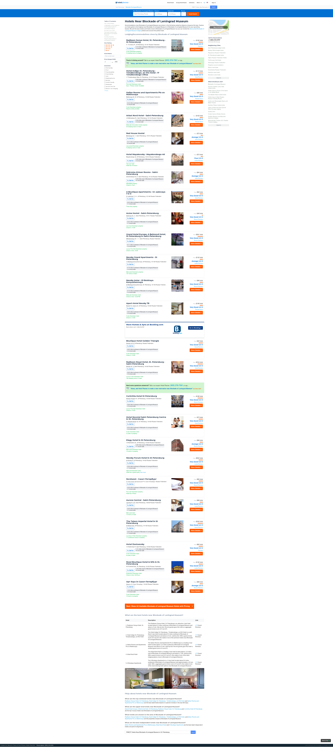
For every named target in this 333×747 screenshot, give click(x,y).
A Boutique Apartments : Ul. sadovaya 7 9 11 (145, 193)
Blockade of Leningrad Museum (217, 84)
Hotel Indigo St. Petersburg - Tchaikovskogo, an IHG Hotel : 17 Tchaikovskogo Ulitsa (142, 73)
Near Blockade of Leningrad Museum (143, 11)
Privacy (23, 745)
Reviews (200, 46)
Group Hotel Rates (181, 2)
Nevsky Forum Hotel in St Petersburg (145, 458)
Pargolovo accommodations (215, 65)
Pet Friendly (109, 68)
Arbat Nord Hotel (161, 725)
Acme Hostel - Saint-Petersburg (142, 213)
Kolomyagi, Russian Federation (216, 62)
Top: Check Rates (109, 23)
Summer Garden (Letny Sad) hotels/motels (216, 87)
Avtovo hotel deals (213, 67)
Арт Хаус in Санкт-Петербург (141, 582)
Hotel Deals (170, 2)
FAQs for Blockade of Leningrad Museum (110, 39)
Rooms (183, 11)
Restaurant (109, 84)
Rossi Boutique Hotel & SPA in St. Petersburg (143, 563)
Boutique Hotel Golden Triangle (142, 341)
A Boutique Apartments (176, 725)
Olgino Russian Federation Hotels (217, 58)
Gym (107, 76)
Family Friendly (110, 82)
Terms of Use (17, 745)
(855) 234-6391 (49, 745)
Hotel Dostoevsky (135, 544)
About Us (10, 745)
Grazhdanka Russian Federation (217, 70)
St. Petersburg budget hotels (216, 55)
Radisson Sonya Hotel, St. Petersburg (136, 701)
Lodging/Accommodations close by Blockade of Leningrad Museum (111, 27)
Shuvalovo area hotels (214, 75)
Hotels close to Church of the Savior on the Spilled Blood (218, 91)
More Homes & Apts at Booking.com (144, 325)
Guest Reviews (199, 347)
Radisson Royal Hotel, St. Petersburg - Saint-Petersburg (145, 363)
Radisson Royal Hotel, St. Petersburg (169, 709)
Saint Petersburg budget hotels (216, 48)
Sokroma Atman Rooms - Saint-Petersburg (142, 173)
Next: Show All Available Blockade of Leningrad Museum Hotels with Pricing (158, 606)
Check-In (156, 11)
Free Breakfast (110, 72)
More (198, 2)
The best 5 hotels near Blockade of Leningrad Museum (110, 33)
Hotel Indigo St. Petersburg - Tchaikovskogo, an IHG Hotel (167, 701)
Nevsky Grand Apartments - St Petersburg (141, 258)
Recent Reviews (198, 219)
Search (213, 7)
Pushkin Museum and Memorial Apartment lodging (216, 117)
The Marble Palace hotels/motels (217, 94)
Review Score (199, 98)
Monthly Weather (109, 37)
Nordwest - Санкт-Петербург (141, 479)
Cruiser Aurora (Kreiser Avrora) (216, 114)
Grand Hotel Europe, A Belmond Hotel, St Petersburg (141, 709)
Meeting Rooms (110, 78)
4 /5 (196, 625)
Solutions (191, 2)
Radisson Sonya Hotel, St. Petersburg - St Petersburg (146, 41)
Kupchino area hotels (214, 72)
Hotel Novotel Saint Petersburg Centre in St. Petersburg (146, 418)
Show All (218, 78)
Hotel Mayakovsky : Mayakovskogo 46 (145, 154)
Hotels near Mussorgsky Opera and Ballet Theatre (218, 101)
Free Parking (109, 74)
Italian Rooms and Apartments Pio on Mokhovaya (145, 93)
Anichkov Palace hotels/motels (216, 105)
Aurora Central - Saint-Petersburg (143, 500)
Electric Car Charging (112, 88)
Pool (107, 70)
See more (143, 472)
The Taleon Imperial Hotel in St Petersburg (142, 522)
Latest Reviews (199, 160)
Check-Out (171, 11)
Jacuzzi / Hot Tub (110, 86)
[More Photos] (177, 51)
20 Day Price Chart (109, 30)
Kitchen (108, 80)
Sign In (214, 2)
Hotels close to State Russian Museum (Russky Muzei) (216, 97)
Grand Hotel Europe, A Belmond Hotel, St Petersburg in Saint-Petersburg (146, 235)
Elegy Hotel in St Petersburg (140, 440)
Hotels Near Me (30, 745)
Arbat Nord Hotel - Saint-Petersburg (144, 116)
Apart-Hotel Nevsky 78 (137, 303)
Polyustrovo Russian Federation (217, 53)
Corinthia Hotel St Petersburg (141, 396)
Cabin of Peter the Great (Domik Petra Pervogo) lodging (217, 108)
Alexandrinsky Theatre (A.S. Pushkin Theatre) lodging (218, 121)
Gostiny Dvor (211, 111)
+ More (106, 90)
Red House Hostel (135, 133)
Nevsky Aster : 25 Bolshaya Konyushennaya (139, 281)
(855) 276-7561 (171, 60)
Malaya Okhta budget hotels (216, 50)
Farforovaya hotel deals (214, 60)
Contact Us (4, 745)
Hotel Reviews (199, 77)
